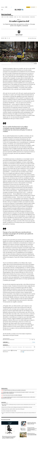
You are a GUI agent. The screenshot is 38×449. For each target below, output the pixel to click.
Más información (5, 351)
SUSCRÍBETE (28, 7)
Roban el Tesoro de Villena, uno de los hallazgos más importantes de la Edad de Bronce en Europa (17, 407)
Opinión (4, 347)
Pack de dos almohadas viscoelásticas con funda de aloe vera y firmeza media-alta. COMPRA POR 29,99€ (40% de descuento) (32, 429)
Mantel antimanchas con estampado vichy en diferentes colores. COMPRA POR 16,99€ (31, 434)
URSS (24, 347)
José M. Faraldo (19, 34)
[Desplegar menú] (2, 9)
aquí (23, 351)
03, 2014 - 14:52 (19, 35)
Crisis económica (14, 347)
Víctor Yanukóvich (8, 347)
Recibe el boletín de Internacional (9, 339)
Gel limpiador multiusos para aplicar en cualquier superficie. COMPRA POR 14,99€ (31, 423)
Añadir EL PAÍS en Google (32, 38)
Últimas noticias (4, 388)
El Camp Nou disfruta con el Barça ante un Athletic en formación (14, 390)
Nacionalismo (20, 347)
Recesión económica (28, 347)
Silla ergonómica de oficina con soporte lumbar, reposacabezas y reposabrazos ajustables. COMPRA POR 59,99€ (9, 437)
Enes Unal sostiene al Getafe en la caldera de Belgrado (12, 395)
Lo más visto (3, 402)
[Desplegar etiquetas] (34, 347)
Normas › (34, 342)
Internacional (6, 14)
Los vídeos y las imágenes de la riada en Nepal (9, 410)
